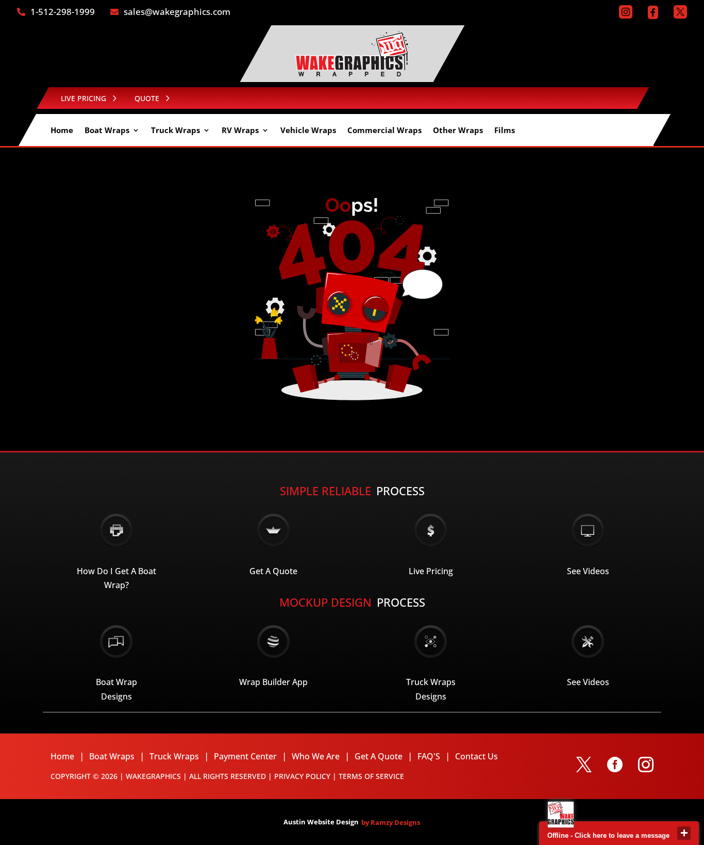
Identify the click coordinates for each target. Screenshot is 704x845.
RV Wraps (240, 130)
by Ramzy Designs (390, 822)
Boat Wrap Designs (116, 689)
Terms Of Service (371, 776)
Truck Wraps (175, 130)
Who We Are (316, 756)
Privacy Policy (302, 776)
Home (62, 130)
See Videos (588, 571)
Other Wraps (458, 130)
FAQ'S (428, 756)
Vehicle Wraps (308, 130)
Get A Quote (273, 571)
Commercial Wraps (384, 130)
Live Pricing (431, 571)
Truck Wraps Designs (431, 689)
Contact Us (476, 756)
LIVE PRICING (83, 98)
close (684, 833)
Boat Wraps (107, 130)
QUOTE (147, 98)
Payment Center (245, 756)
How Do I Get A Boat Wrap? (116, 578)
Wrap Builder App (273, 682)
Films (504, 130)
